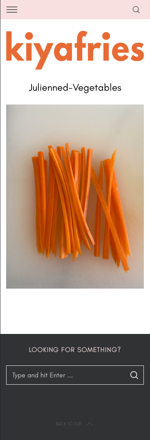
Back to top (69, 424)
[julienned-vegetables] (75, 286)
